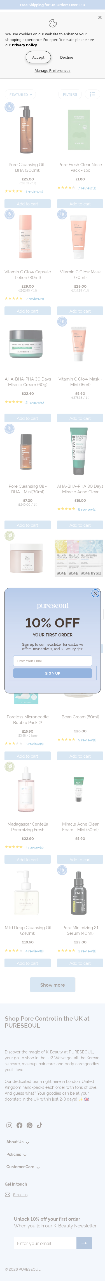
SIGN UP (52, 673)
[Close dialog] (95, 593)
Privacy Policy (24, 44)
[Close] (100, 17)
